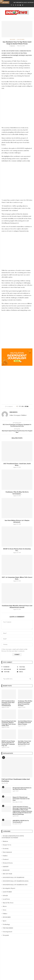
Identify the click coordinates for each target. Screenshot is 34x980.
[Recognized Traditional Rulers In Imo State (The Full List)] (6, 790)
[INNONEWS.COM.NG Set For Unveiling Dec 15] (6, 823)
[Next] (12, 2)
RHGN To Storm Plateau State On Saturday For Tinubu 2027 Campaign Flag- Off (8, 743)
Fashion (5, 855)
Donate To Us (7, 845)
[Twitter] (13, 5)
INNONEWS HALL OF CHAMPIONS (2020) (15, 881)
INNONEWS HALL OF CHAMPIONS (13, 877)
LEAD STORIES (7, 892)
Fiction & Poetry (8, 863)
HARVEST (6, 866)
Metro (5, 906)
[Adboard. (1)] (17, 349)
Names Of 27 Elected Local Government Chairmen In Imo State (21, 798)
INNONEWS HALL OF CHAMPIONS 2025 (15, 884)
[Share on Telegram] (25, 406)
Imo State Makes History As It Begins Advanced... (17, 521)
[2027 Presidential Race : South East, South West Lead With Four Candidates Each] (17, 451)
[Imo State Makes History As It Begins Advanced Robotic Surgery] (17, 508)
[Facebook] (11, 5)
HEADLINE (6, 870)
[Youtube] (20, 5)
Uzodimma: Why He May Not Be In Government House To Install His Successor (25, 703)
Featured (5, 859)
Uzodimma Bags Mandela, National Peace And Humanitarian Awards (17, 606)
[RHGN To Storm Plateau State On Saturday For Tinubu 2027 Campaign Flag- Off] (17, 536)
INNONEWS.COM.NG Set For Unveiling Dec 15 (21, 821)
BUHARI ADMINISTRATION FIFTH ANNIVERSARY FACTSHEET (13, 836)
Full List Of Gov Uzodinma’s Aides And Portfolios (16, 780)
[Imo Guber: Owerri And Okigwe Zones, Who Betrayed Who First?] (25, 734)
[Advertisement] (17, 107)
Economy (5, 848)
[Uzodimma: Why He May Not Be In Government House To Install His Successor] (17, 480)
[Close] (2, 2)
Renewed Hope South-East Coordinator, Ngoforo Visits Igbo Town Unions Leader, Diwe (9, 723)
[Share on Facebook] (19, 406)
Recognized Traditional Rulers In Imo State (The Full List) (22, 788)
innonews (13, 45)
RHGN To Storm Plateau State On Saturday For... (17, 549)
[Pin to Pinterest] (22, 406)
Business (5, 841)
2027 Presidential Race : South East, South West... (17, 464)
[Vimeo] (22, 5)
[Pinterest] (17, 5)
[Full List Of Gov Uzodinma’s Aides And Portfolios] (17, 767)
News (4, 910)
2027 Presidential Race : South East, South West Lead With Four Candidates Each (8, 703)
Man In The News (8, 902)
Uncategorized (7, 931)
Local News (6, 899)
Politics (5, 913)
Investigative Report (9, 888)
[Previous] (10, 2)
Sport (4, 921)
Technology (6, 924)
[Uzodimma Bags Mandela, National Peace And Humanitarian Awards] (17, 593)
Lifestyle (5, 895)
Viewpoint (6, 935)
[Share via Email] (27, 406)
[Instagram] (15, 5)
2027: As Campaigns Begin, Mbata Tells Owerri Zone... (17, 578)
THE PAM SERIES (8, 928)
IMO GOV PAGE (7, 874)
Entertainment (7, 852)
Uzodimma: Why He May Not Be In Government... (17, 492)
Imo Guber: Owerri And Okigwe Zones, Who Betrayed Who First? (24, 742)
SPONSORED (7, 917)
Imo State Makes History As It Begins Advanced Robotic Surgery (25, 722)
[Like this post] (17, 406)
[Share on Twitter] (21, 406)
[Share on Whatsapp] (24, 406)
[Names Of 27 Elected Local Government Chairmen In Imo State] (6, 799)
